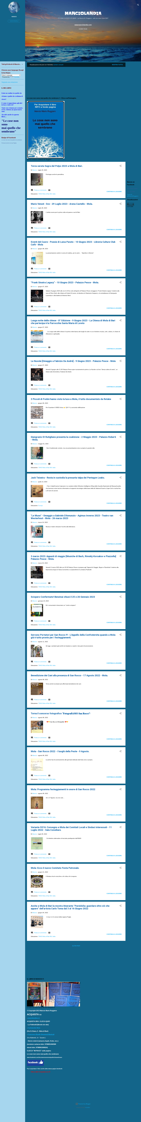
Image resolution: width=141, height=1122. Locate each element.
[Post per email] (49, 191)
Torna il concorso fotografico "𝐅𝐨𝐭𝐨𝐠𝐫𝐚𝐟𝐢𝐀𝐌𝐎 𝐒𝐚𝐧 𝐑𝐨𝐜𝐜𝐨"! (60, 713)
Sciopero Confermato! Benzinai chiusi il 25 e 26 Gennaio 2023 (63, 597)
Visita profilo (14, 21)
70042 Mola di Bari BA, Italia (46, 194)
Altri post (76, 946)
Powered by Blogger (84, 1104)
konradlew (87, 1107)
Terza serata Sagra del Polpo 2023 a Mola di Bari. (57, 166)
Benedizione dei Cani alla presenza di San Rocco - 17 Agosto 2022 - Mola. (69, 675)
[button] (120, 166)
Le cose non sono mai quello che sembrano (12, 139)
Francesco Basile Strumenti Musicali (41, 1034)
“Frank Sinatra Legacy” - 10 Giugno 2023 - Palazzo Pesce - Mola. (65, 282)
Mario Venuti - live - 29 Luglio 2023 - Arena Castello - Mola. (62, 204)
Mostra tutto (117, 64)
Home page (83, 29)
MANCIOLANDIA (83, 13)
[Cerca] (138, 5)
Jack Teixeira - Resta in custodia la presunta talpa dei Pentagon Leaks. (68, 477)
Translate (16, 77)
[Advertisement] (83, 46)
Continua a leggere (114, 191)
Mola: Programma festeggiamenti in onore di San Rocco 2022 (63, 789)
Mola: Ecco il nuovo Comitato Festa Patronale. (55, 868)
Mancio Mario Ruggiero (132, 188)
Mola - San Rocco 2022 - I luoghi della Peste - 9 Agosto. (60, 751)
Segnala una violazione (10, 82)
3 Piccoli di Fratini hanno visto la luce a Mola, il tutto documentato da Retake (71, 399)
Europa (40, 505)
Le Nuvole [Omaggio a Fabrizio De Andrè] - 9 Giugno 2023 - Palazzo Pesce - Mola (73, 361)
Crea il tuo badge (131, 191)
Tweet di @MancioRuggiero (132, 195)
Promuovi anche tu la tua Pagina (9, 143)
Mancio (14, 16)
